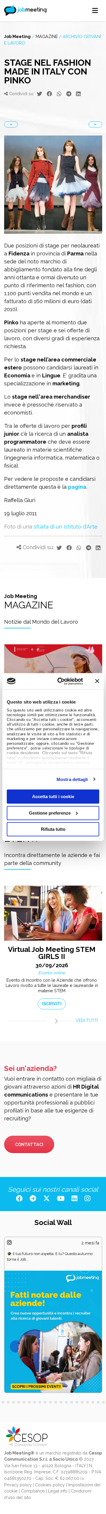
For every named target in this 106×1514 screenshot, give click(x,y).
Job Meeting (17, 36)
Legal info (57, 1490)
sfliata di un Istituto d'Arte (65, 527)
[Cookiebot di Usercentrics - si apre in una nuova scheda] (61, 681)
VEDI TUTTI (87, 1020)
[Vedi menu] (95, 10)
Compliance (33, 1490)
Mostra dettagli (72, 779)
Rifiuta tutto (53, 829)
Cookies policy (50, 1484)
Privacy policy (18, 1484)
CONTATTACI (29, 1144)
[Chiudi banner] (97, 681)
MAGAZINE (47, 36)
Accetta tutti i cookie (53, 796)
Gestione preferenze (50, 812)
